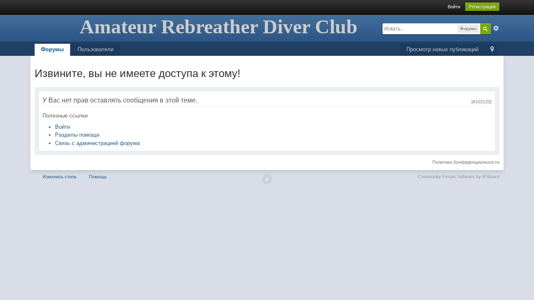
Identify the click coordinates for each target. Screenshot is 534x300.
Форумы (52, 49)
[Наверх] (267, 179)
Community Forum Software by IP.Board (458, 176)
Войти (454, 6)
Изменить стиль (60, 176)
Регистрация (482, 6)
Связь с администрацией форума (97, 143)
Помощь (98, 176)
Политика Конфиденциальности (465, 162)
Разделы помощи (77, 135)
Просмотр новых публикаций (442, 49)
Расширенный (496, 28)
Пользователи (95, 49)
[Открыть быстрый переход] (492, 50)
